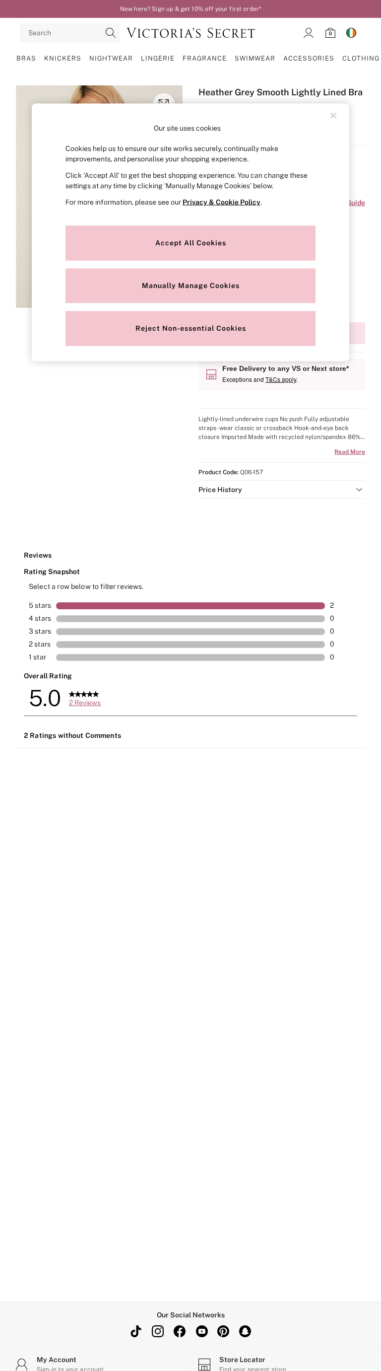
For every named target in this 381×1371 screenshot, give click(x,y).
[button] (281, 490)
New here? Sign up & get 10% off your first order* (190, 8)
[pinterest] (223, 1331)
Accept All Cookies (190, 242)
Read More (349, 451)
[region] (190, 232)
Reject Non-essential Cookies (190, 328)
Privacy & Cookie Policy (221, 202)
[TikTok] (136, 1331)
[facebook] (179, 1331)
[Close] (333, 116)
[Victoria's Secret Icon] (191, 33)
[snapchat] (245, 1331)
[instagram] (158, 1331)
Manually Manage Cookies (191, 285)
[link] (308, 33)
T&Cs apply (280, 379)
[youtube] (201, 1331)
